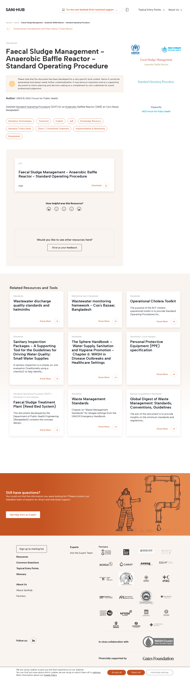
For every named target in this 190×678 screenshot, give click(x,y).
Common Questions (27, 562)
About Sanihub (24, 590)
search (16, 23)
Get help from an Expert (23, 514)
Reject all (136, 672)
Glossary (21, 574)
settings (96, 672)
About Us (173, 9)
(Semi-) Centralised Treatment (53, 128)
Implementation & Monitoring (90, 128)
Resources (22, 556)
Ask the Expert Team (81, 552)
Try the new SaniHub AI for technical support (91, 9)
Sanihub (9, 23)
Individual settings (160, 672)
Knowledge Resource (90, 121)
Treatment (44, 121)
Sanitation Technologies (20, 121)
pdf (71, 121)
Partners (21, 596)
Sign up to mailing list (31, 548)
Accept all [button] (116, 672)
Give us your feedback (64, 247)
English (59, 121)
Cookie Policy (50, 675)
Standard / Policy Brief (19, 128)
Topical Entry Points (150, 9)
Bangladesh (14, 136)
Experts (74, 547)
